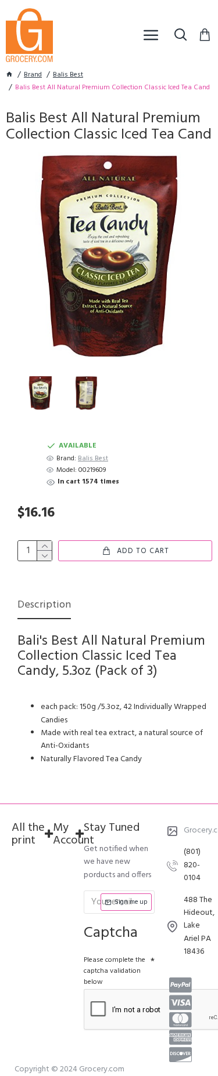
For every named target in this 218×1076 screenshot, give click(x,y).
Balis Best (68, 75)
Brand (33, 75)
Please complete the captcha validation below (114, 971)
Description (44, 606)
